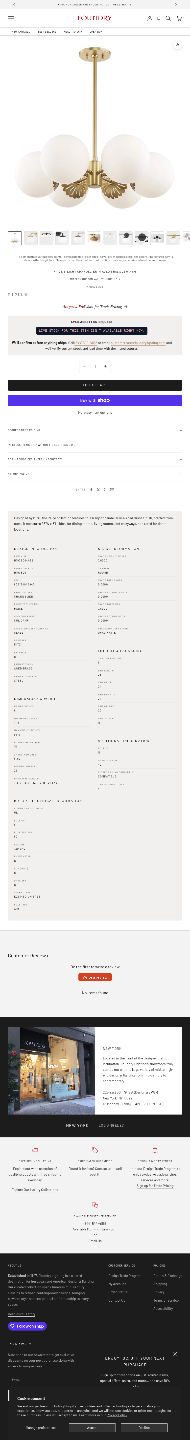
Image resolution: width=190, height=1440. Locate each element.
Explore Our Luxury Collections (35, 1189)
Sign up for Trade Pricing (155, 1185)
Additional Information (124, 741)
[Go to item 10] (157, 238)
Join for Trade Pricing (92, 306)
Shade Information (119, 549)
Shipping (160, 1284)
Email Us (95, 1241)
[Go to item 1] (15, 238)
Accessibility (163, 1308)
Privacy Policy (117, 1415)
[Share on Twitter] (98, 490)
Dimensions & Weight (36, 699)
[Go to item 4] (62, 238)
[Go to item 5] (78, 238)
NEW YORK (77, 1125)
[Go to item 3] (46, 238)
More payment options (95, 412)
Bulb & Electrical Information (48, 801)
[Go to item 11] (173, 238)
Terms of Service (166, 1300)
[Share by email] (112, 490)
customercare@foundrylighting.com (138, 343)
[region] (95, 130)
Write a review (95, 977)
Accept (92, 1427)
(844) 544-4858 (85, 343)
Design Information (35, 549)
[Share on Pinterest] (105, 490)
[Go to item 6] (94, 238)
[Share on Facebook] (91, 490)
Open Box (96, 31)
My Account (117, 1284)
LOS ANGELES (111, 1125)
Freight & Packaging (120, 651)
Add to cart (95, 385)
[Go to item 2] (31, 238)
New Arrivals (21, 31)
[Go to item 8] (126, 238)
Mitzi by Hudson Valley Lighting (94, 279)
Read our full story (21, 1314)
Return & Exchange (167, 1275)
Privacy (158, 1292)
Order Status (117, 1292)
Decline (144, 1427)
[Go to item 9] (141, 238)
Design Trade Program (125, 1275)
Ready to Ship (73, 31)
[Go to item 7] (110, 238)
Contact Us (116, 1300)
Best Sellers (47, 31)
